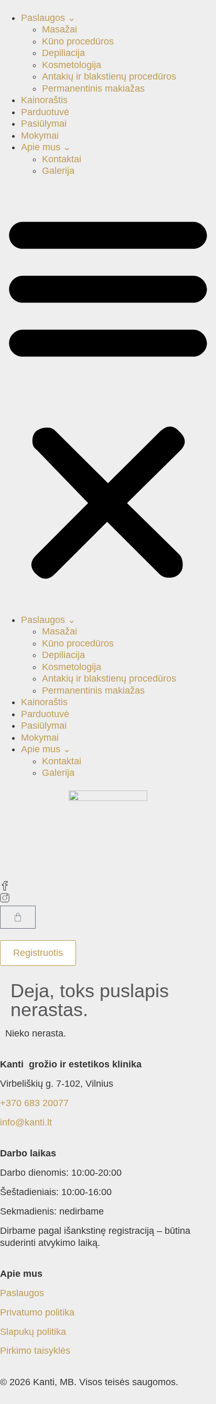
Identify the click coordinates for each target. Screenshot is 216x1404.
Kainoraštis (44, 100)
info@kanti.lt (26, 1122)
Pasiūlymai (44, 123)
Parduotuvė (45, 112)
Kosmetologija (71, 65)
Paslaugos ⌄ (48, 18)
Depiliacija (63, 53)
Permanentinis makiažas (93, 88)
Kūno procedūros (78, 41)
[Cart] (18, 917)
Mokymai (40, 135)
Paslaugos (22, 1293)
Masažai (59, 29)
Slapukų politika (33, 1332)
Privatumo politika (37, 1312)
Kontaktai (61, 159)
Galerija (58, 170)
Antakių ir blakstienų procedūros (109, 76)
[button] (108, 395)
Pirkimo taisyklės (35, 1350)
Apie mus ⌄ (46, 147)
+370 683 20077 (34, 1103)
